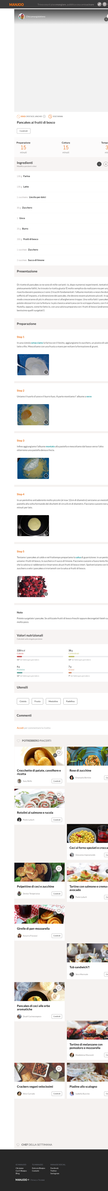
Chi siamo (20, 1168)
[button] (44, 116)
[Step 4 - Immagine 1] (33, 525)
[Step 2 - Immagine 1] (33, 414)
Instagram (54, 1173)
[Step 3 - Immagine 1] (33, 468)
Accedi (20, 727)
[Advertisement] (85, 803)
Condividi (24, 131)
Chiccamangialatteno (35, 16)
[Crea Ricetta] (99, 4)
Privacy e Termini (38, 1180)
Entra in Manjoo (38, 1168)
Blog (18, 1173)
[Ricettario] (104, 4)
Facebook (54, 1168)
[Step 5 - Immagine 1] (33, 586)
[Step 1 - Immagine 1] (33, 364)
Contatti (35, 1170)
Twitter (53, 1170)
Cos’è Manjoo (21, 1170)
